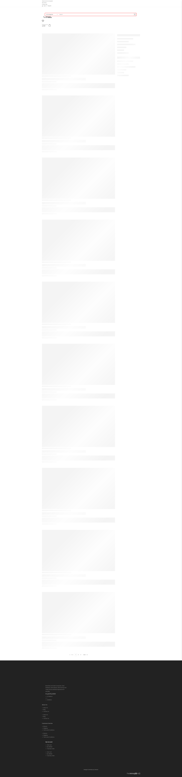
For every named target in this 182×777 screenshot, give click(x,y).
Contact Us (46, 711)
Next (84, 654)
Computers (46, 30)
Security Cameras (130, 30)
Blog (44, 709)
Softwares (120, 30)
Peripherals (65, 30)
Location (45, 2)
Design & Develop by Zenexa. (91, 769)
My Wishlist (49, 747)
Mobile (81, 30)
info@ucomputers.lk (51, 694)
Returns (45, 726)
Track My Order (51, 748)
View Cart (49, 745)
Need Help (45, 4)
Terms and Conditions (48, 730)
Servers (112, 30)
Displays (74, 30)
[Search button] (135, 14)
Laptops (88, 30)
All (138, 30)
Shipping (45, 728)
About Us (45, 707)
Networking (104, 30)
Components (56, 30)
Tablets (96, 30)
